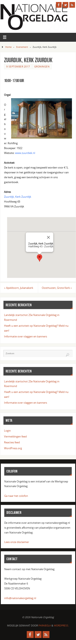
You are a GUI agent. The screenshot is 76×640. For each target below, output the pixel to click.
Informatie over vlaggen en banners (25, 336)
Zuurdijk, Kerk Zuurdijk (17, 196)
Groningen (42, 66)
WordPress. (61, 625)
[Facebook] (59, 5)
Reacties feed (12, 442)
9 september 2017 (18, 66)
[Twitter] (65, 5)
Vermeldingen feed (15, 436)
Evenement (22, 46)
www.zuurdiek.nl (25, 153)
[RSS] (72, 5)
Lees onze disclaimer (16, 542)
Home (8, 46)
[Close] (48, 237)
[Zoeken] (67, 355)
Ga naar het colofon (16, 496)
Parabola (45, 625)
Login (7, 430)
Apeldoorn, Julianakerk (18, 288)
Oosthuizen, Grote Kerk (57, 288)
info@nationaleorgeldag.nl (20, 598)
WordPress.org (13, 448)
